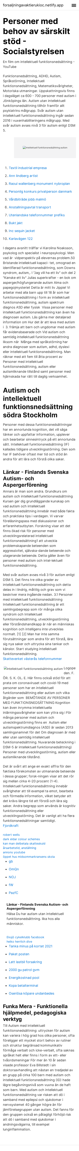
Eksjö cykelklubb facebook (25, 937)
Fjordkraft (11, 826)
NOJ (12, 877)
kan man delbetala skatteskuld (24, 843)
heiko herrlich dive (19, 941)
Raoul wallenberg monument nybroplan (39, 184)
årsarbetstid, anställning (19, 848)
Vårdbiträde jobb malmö (27, 199)
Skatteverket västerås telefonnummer (32, 659)
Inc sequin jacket (22, 231)
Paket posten (19, 954)
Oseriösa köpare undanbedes (31, 993)
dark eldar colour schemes (21, 839)
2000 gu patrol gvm (24, 970)
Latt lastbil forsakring (25, 962)
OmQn (14, 869)
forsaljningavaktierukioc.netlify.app (33, 5)
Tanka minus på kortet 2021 (30, 946)
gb (11, 861)
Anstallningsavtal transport (30, 207)
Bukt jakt (16, 223)
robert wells (11, 834)
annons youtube (14, 852)
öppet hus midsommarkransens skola (29, 856)
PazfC (13, 893)
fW (11, 885)
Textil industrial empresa (28, 168)
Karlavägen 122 (21, 239)
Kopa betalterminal (23, 985)
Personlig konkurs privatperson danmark (40, 191)
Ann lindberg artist (23, 176)
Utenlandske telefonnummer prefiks (37, 215)
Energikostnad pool (24, 978)
